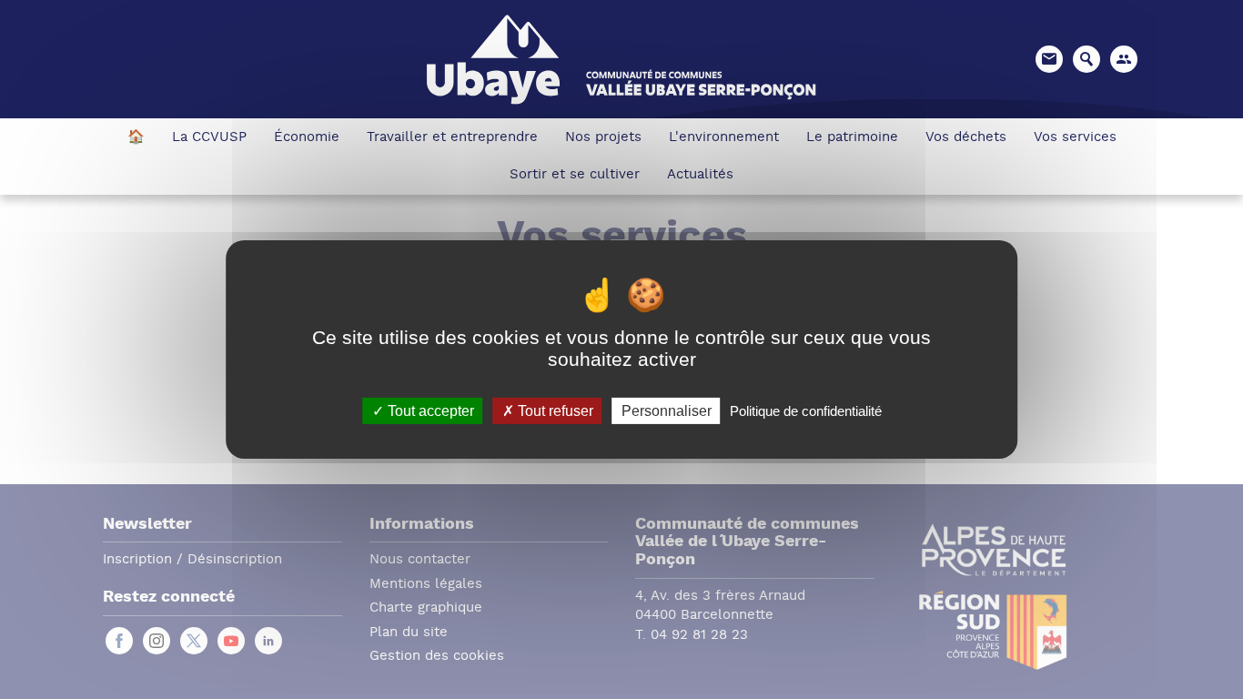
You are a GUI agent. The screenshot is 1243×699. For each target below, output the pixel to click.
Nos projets (603, 138)
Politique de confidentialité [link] (806, 411)
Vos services (1075, 138)
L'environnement (724, 138)
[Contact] (1049, 59)
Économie (306, 138)
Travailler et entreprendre (452, 138)
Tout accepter (429, 411)
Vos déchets (965, 138)
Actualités (700, 175)
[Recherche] (1086, 59)
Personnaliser (667, 411)
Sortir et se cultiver (575, 175)
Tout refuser (553, 411)
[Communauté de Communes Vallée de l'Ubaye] (621, 58)
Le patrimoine (852, 138)
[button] (1123, 59)
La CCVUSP (209, 138)
